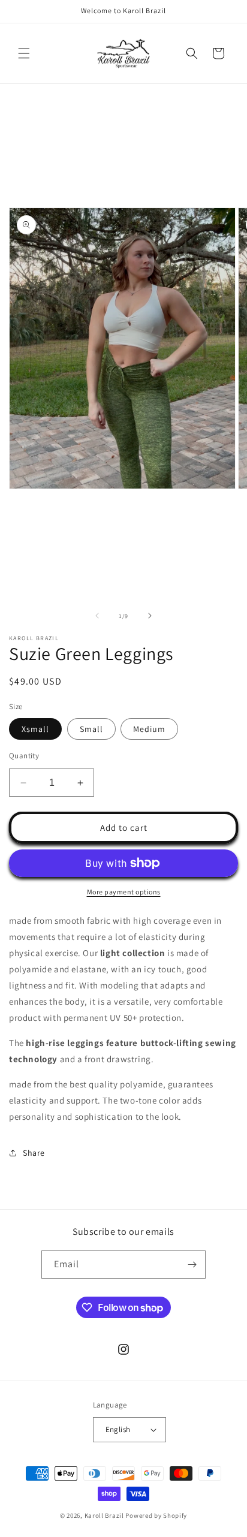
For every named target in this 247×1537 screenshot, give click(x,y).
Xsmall (35, 729)
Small (91, 729)
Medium (149, 729)
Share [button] (34, 1152)
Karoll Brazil (104, 1515)
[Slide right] (150, 615)
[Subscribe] (192, 1264)
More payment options (124, 891)
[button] (24, 53)
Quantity (24, 756)
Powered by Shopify (156, 1515)
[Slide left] (97, 615)
